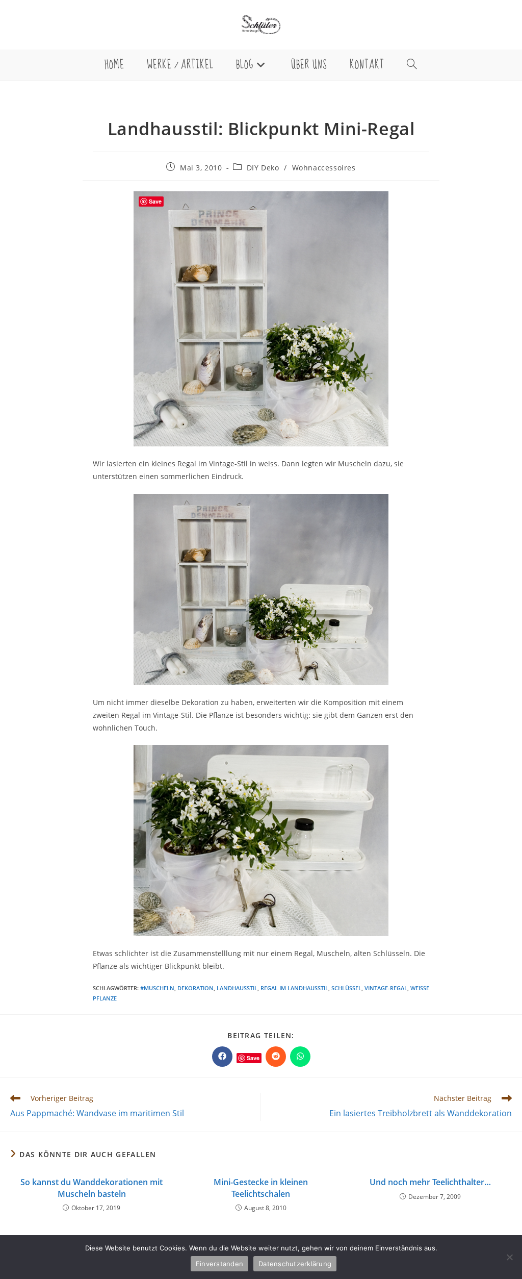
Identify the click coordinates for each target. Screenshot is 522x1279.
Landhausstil (237, 988)
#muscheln (157, 988)
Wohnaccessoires (324, 167)
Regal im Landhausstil (294, 988)
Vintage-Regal (385, 988)
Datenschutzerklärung (294, 1264)
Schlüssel (346, 988)
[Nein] (509, 1257)
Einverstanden (219, 1264)
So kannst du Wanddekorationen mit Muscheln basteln (91, 1187)
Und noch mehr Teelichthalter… (430, 1182)
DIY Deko (263, 167)
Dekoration (195, 988)
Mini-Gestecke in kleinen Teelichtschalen (261, 1187)
